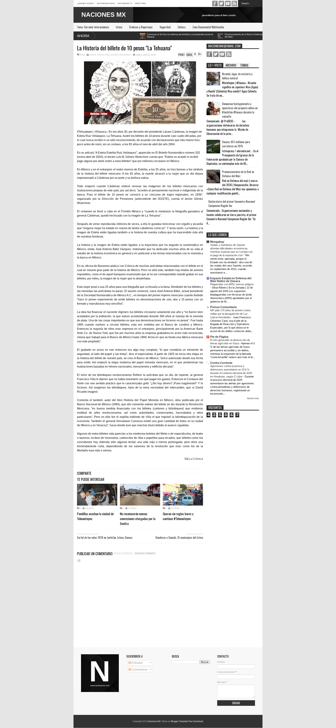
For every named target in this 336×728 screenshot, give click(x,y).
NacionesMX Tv (125, 3)
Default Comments (123, 553)
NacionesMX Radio (106, 3)
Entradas (137, 662)
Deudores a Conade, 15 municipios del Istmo (179, 537)
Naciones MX (154, 721)
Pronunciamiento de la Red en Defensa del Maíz (193, 35)
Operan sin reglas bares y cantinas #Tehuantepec (178, 516)
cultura (100, 54)
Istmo (119, 27)
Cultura (182, 27)
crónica (92, 54)
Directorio (140, 3)
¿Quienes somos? (85, 3)
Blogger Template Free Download (187, 721)
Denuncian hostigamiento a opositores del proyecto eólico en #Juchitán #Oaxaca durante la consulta (240, 110)
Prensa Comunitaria (223, 307)
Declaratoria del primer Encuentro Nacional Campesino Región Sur (231, 203)
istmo (107, 54)
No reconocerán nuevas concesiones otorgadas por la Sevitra (137, 518)
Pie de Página (219, 336)
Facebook (215, 3)
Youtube (228, 3)
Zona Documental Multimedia (208, 27)
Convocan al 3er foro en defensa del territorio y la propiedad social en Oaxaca (130, 35)
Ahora (83, 36)
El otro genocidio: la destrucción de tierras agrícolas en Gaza (230, 341)
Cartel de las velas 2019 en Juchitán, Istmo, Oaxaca (104, 537)
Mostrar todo (253, 398)
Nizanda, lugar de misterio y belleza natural (237, 76)
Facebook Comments (145, 553)
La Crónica (196, 458)
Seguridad (165, 27)
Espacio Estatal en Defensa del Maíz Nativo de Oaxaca (230, 280)
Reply (82, 54)
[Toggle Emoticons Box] (79, 560)
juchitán (114, 54)
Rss (234, 3)
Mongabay (217, 241)
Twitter (221, 3)
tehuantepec (125, 54)
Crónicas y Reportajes (141, 27)
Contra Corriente (221, 362)
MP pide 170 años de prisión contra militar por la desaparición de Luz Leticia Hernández (230, 314)
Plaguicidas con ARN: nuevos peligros (232, 284)
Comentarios (139, 669)
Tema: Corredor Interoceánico (93, 27)
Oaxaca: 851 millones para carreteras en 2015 (236, 144)
